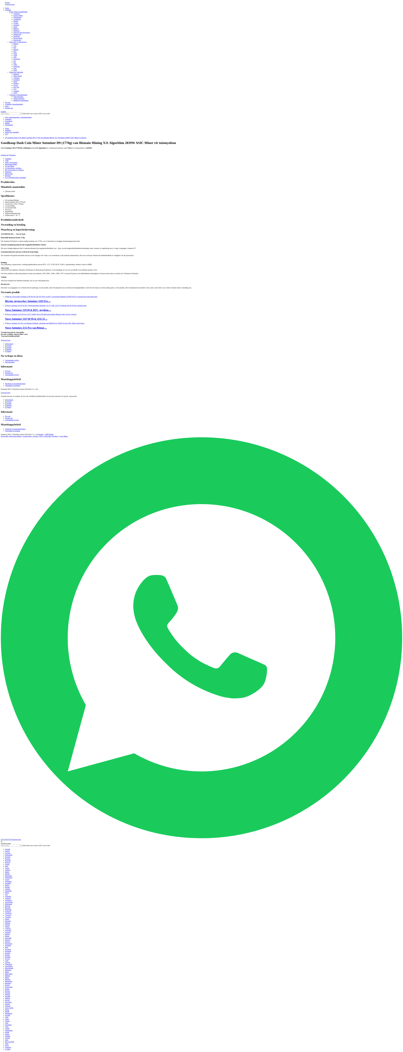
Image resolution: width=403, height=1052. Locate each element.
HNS (15, 53)
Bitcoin (15, 44)
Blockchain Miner (11, 164)
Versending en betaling (12, 385)
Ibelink (15, 21)
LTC (15, 46)
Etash (15, 82)
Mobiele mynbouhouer (21, 100)
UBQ (15, 65)
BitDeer (16, 29)
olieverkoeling (9, 362)
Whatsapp (12, 155)
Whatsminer (17, 17)
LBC (15, 57)
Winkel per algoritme (16, 72)
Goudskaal (17, 19)
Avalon (15, 23)
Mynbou (8, 176)
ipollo (15, 27)
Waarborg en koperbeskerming (15, 384)
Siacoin (15, 49)
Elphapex (16, 31)
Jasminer (16, 25)
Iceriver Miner (18, 15)
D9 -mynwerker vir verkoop (14, 170)
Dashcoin (16, 66)
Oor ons (7, 102)
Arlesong (16, 78)
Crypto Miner (9, 166)
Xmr (14, 68)
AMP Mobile (49, 434)
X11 (14, 89)
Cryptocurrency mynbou (13, 168)
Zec (14, 61)
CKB (15, 55)
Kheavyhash (17, 76)
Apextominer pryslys (12, 360)
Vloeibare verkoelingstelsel (18, 95)
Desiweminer (17, 38)
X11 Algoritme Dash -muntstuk (15, 177)
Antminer (16, 14)
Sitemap (41, 434)
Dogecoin (16, 59)
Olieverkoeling (18, 97)
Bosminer (16, 36)
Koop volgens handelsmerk (18, 12)
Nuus (7, 106)
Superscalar (17, 40)
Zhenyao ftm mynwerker (21, 32)
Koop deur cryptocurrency (18, 42)
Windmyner (17, 34)
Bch (14, 48)
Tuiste (7, 8)
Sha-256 (16, 87)
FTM (15, 93)
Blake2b (16, 74)
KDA (15, 70)
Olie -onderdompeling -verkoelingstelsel (18, 117)
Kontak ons (9, 108)
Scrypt (15, 85)
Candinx (16, 91)
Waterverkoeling (18, 98)
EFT (14, 51)
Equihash (16, 80)
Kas (14, 63)
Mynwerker (9, 174)
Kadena (16, 83)
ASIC (7, 160)
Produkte (8, 10)
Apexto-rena (17, 839)
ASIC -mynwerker (11, 162)
